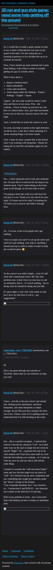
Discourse (18, 563)
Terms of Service (10, 556)
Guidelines (29, 551)
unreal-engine (13, 28)
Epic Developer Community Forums (18, 3)
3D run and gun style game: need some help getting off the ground (25, 15)
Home (5, 551)
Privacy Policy (27, 556)
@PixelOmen (10, 173)
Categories (16, 551)
